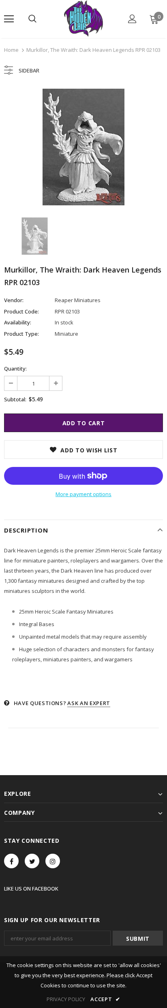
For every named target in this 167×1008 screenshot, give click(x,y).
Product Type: (21, 333)
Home (11, 49)
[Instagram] (52, 861)
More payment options (83, 494)
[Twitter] (32, 861)
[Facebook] (11, 861)
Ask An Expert (88, 703)
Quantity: (15, 368)
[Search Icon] (32, 19)
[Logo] (83, 18)
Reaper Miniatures (78, 300)
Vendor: (14, 300)
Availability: (17, 322)
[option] (83, 147)
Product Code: (21, 311)
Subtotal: (15, 399)
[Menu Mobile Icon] (9, 19)
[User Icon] (132, 19)
